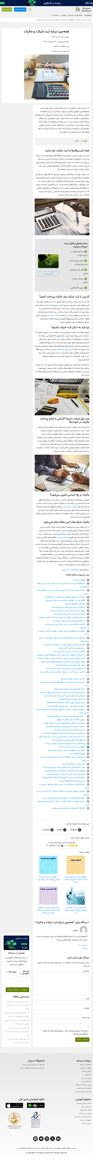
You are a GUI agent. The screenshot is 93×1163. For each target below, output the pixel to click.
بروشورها (88, 1075)
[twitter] (52, 1139)
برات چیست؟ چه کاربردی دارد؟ (73, 764)
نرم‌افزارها (88, 15)
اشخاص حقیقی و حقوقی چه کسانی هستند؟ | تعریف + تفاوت (62, 617)
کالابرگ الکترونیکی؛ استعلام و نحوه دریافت (68, 808)
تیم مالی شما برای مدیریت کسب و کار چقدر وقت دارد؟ (64, 695)
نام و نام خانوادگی (24, 972)
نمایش (77, 141)
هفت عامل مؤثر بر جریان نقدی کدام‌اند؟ (70, 665)
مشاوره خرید (7, 9)
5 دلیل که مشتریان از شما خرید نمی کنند (69, 730)
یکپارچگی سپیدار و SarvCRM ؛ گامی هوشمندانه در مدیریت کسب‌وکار (64, 759)
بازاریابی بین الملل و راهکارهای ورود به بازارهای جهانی (64, 723)
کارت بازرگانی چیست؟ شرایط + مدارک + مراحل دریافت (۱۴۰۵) (61, 658)
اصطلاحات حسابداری (70, 569)
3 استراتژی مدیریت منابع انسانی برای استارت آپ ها (65, 668)
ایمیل (86, 1008)
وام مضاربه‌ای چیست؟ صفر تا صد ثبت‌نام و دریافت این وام (62, 692)
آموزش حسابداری (85, 1113)
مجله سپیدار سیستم (84, 1103)
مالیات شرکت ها (54, 315)
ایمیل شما (11, 972)
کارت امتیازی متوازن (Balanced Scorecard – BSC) (66, 702)
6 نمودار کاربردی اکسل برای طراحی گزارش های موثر (65, 726)
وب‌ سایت (85, 1017)
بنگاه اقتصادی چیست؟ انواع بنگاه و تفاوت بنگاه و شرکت (63, 777)
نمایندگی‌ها (78, 15)
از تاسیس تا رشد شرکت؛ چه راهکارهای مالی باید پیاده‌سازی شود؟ (65, 684)
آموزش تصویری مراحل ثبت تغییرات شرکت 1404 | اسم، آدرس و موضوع (63, 793)
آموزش (64, 15)
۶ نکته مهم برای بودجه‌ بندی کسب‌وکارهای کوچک (66, 716)
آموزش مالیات (86, 1123)
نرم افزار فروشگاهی (63, 349)
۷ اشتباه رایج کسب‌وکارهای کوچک (72, 699)
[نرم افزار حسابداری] (83, 9)
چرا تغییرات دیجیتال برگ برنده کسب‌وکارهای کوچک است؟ (63, 733)
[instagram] (46, 1139)
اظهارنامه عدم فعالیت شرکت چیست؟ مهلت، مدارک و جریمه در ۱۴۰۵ (63, 633)
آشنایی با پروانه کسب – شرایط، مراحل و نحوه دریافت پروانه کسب (64, 674)
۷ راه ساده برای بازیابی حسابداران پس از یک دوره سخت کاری (62, 736)
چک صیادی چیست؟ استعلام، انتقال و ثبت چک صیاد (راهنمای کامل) (17, 1005)
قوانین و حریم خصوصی (83, 1091)
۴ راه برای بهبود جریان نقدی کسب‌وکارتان (69, 689)
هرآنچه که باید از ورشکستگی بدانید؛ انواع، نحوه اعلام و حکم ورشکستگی (64, 640)
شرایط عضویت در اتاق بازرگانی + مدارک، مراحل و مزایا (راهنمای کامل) (63, 803)
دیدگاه (86, 971)
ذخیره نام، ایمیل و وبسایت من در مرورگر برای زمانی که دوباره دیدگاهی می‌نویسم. (65, 1032)
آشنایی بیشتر (48, 273)
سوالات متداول (86, 1068)
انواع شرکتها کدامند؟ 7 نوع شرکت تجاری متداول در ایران (63, 798)
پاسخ (85, 948)
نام (87, 998)
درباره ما (56, 15)
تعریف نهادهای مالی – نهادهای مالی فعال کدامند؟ (66, 706)
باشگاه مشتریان (20, 9)
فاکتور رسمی (62, 537)
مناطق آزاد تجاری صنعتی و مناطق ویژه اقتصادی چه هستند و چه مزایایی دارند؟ (62, 711)
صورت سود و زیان (70, 506)
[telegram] (41, 1139)
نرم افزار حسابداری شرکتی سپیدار (33, 1065)
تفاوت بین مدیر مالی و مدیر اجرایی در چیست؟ (67, 610)
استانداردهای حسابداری (83, 1117)
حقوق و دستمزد (85, 1120)
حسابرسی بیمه (86, 1107)
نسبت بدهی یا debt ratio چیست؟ (72, 781)
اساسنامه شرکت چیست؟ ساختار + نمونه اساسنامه (66, 774)
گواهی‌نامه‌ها (86, 1071)
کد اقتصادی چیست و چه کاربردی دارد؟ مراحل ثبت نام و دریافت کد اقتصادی (63, 585)
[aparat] (35, 1139)
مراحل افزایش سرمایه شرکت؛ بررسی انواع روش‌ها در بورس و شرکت (64, 786)
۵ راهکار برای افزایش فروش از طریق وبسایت (68, 740)
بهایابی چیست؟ (79, 580)
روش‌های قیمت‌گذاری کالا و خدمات (71, 648)
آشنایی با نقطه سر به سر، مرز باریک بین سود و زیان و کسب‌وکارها (67, 626)
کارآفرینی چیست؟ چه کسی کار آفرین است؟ (68, 651)
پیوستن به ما (86, 1078)
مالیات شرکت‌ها (86, 1110)
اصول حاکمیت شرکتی (84, 1088)
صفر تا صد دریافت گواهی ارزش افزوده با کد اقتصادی (65, 597)
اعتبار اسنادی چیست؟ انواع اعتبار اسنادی (69, 614)
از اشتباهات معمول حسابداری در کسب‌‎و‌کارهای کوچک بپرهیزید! (61, 655)
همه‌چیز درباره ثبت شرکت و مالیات (72, 747)
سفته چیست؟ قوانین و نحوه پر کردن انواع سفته (66, 750)
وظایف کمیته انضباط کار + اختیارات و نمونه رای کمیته (65, 770)
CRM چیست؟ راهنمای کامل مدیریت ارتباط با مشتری (65, 600)
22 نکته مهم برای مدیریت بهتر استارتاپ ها (69, 621)
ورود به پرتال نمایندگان (83, 1085)
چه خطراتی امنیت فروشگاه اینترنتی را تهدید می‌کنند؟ (65, 743)
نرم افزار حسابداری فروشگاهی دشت (32, 1068)
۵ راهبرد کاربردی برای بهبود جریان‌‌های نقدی (68, 607)
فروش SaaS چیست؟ (77, 753)
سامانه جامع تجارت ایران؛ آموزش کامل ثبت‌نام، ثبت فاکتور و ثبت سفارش (62, 592)
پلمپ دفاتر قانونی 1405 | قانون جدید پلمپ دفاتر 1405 (64, 767)
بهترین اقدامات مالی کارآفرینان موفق (71, 719)
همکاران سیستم (85, 1065)
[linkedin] (58, 1139)
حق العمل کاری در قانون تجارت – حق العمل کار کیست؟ (64, 644)
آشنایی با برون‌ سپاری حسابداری (73, 678)
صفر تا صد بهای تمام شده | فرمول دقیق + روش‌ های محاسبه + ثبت (17, 1031)
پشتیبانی (70, 15)
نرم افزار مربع (86, 1081)
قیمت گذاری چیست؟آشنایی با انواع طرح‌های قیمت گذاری (63, 661)
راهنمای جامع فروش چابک (75, 603)
